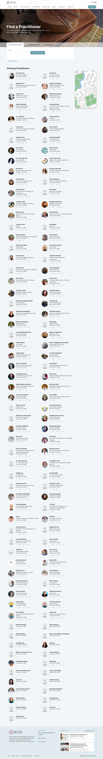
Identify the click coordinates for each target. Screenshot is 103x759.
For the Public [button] (24, 7)
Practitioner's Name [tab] (33, 45)
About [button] (16, 7)
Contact (70, 7)
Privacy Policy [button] (15, 756)
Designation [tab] (49, 45)
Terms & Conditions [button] (26, 756)
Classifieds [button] (61, 7)
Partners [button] (36, 756)
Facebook (43, 738)
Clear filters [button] (13, 61)
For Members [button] (36, 7)
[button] (16, 78)
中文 (93, 2)
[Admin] (8, 756)
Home (9, 7)
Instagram (43, 742)
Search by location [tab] (16, 45)
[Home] (11, 2)
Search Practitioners (38, 52)
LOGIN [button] (91, 7)
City (10, 50)
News (54, 7)
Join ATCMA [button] (46, 7)
